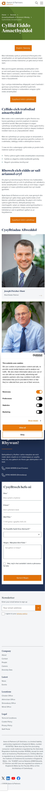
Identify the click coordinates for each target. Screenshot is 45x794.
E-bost (6, 505)
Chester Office (7, 695)
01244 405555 (10, 468)
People (4, 662)
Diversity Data (7, 670)
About (4, 655)
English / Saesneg (23, 48)
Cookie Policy (7, 721)
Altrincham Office (8, 699)
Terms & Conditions (9, 718)
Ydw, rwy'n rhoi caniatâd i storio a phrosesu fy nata (22, 564)
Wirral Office (6, 707)
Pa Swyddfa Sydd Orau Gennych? (17, 529)
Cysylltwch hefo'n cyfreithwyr (23, 99)
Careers (5, 666)
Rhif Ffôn (7, 517)
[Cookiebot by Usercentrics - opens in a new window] (32, 355)
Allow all (22, 427)
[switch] (39, 398)
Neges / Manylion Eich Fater (14, 543)
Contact (5, 658)
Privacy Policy (7, 725)
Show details (33, 421)
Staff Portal (6, 729)
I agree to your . (16, 614)
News (4, 681)
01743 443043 (10, 474)
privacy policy (22, 613)
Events (4, 684)
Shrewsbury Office (9, 703)
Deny (22, 435)
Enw (5, 493)
